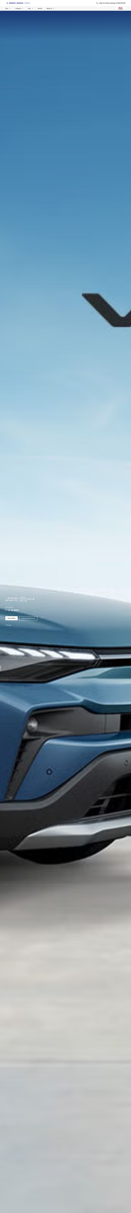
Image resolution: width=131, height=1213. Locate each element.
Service (40, 8)
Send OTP (85, 1207)
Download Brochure (28, 618)
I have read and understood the (18, 1211)
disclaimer (26, 1211)
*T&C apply (8, 625)
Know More (11, 618)
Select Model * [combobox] (22, 1207)
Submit (119, 1207)
